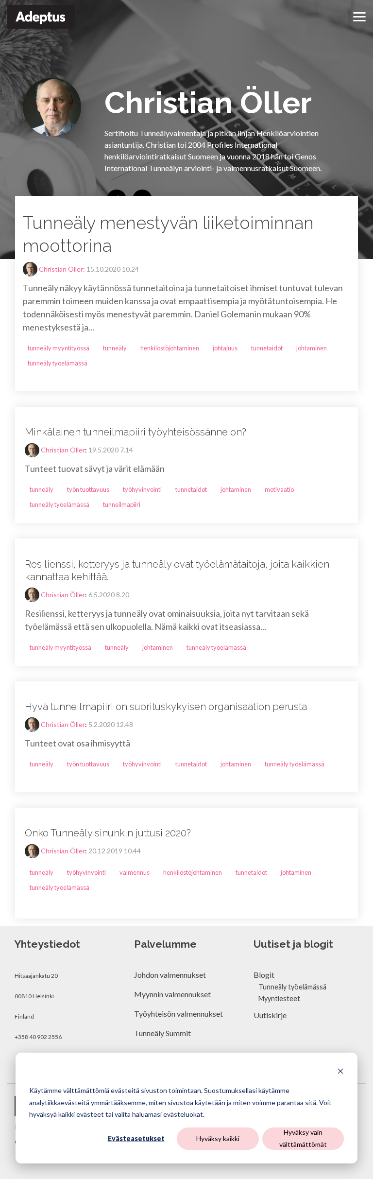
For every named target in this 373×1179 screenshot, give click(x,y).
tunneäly (115, 348)
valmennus (134, 872)
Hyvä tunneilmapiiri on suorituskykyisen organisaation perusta (166, 706)
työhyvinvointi (142, 489)
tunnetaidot (267, 348)
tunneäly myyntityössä (58, 348)
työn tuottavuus (88, 489)
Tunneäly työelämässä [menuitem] (292, 987)
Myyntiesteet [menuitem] (279, 998)
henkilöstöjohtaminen (169, 348)
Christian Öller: (62, 269)
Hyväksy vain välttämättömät (303, 1138)
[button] (359, 16)
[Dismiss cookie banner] (340, 1072)
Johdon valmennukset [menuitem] (170, 974)
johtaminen (311, 348)
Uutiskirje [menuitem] (270, 1015)
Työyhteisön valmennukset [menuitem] (178, 1013)
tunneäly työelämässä (57, 363)
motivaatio (279, 489)
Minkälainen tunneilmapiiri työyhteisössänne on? (135, 432)
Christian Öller (63, 450)
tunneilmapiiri (121, 504)
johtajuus (225, 348)
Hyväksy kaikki (217, 1138)
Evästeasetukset (136, 1138)
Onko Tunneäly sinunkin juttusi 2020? (108, 833)
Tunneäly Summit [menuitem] (163, 1033)
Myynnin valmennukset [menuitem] (172, 994)
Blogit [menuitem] (264, 974)
